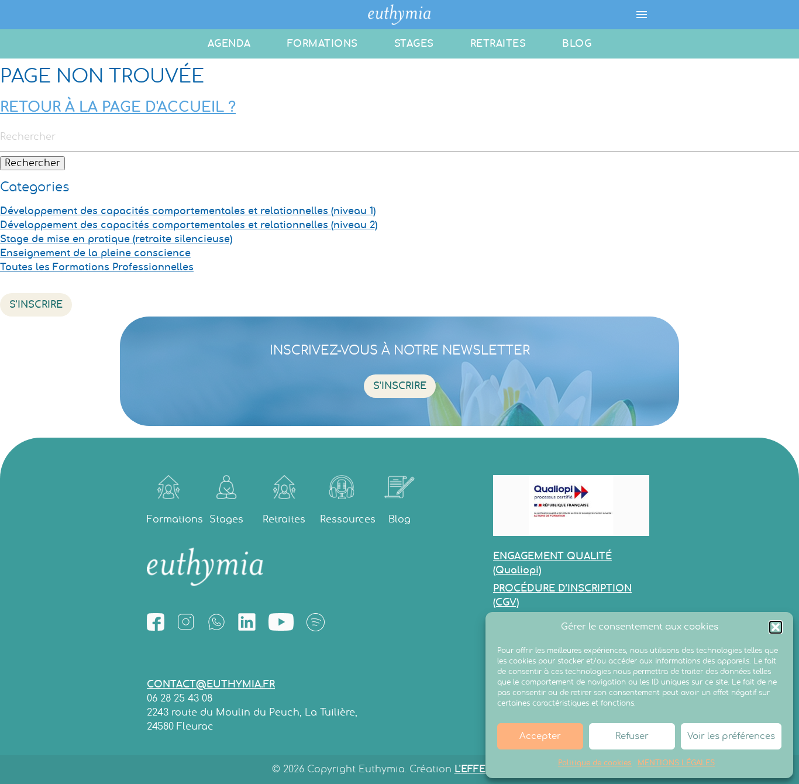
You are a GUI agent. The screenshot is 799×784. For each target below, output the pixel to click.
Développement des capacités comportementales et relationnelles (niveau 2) (188, 225)
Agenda (229, 44)
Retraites (498, 44)
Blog (576, 44)
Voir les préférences (731, 736)
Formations (322, 44)
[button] (775, 627)
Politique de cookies (595, 762)
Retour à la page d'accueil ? (118, 108)
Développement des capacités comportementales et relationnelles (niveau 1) (188, 211)
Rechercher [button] (32, 163)
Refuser (632, 736)
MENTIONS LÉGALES (676, 762)
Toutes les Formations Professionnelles (97, 267)
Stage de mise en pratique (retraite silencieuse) (116, 239)
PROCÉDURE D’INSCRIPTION (562, 595)
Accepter (540, 736)
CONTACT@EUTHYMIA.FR (211, 684)
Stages (414, 44)
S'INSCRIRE (36, 305)
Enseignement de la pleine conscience (95, 253)
